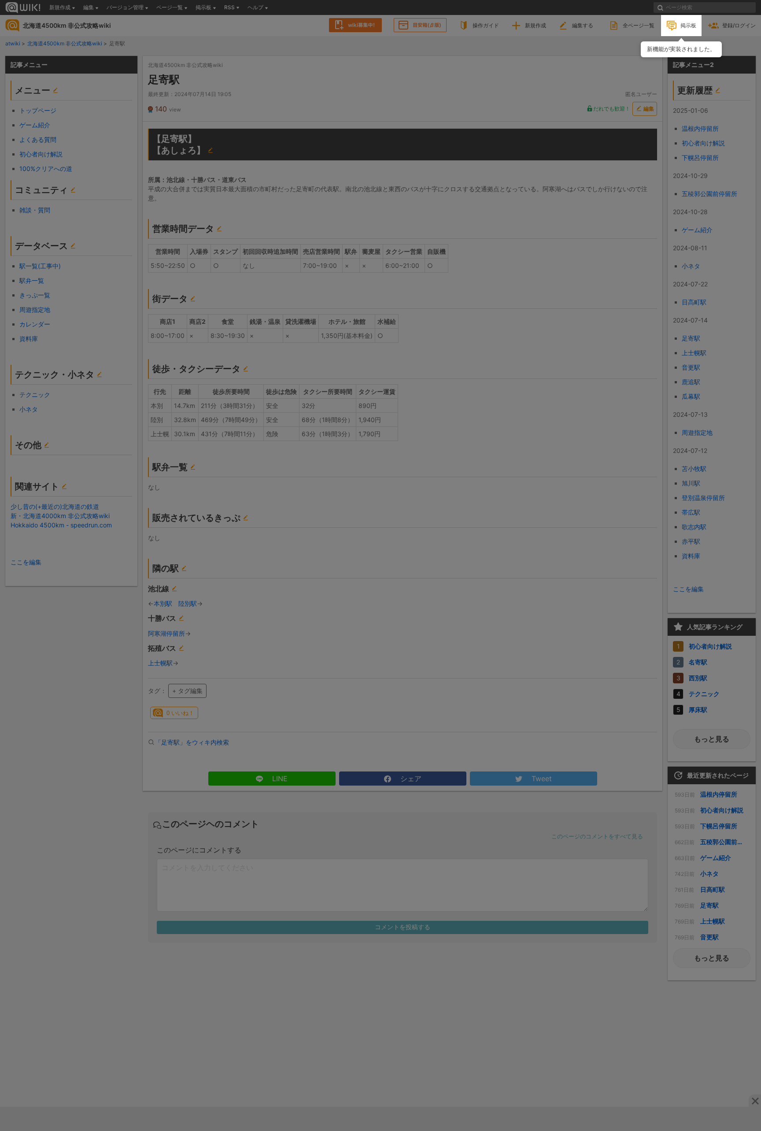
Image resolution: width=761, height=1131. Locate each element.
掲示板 (688, 25)
